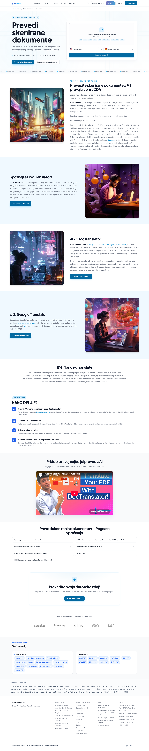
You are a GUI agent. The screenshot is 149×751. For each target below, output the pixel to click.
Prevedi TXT (19, 670)
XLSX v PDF (104, 662)
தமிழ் (54, 692)
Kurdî (52, 689)
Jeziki (47, 3)
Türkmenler (73, 692)
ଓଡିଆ (93, 689)
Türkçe (88, 692)
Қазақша (40, 689)
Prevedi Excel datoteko (43, 662)
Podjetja (72, 3)
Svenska (48, 692)
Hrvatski (126, 686)
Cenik (56, 3)
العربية (19, 686)
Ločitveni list (80, 716)
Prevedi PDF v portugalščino (128, 714)
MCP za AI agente (103, 725)
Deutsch (67, 686)
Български (37, 686)
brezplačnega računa (43, 412)
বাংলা (43, 686)
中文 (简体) (116, 692)
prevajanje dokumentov (27, 323)
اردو (101, 692)
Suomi (98, 686)
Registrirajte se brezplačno (46, 62)
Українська (95, 692)
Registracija (131, 3)
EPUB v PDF (115, 662)
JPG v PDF (82, 662)
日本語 (25, 689)
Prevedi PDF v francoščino (127, 708)
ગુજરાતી (111, 686)
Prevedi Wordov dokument (35, 658)
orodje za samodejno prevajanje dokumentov (107, 244)
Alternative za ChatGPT (62, 705)
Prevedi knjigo (32, 666)
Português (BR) (112, 689)
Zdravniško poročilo (82, 708)
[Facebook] (131, 746)
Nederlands (81, 689)
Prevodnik (36, 3)
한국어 (47, 689)
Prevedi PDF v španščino (126, 705)
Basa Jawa (32, 689)
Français (104, 686)
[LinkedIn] (127, 746)
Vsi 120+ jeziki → (124, 725)
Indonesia (13, 689)
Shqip (36, 692)
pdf (25, 326)
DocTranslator (18, 702)
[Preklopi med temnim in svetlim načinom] (88, 3)
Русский (12, 692)
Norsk (88, 689)
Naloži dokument (73, 598)
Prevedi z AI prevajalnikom (106, 718)
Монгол (58, 689)
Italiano (19, 689)
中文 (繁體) (124, 692)
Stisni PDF (82, 658)
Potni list (78, 722)
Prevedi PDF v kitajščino (126, 716)
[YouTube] (135, 746)
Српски (42, 692)
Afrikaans (13, 686)
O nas (14, 706)
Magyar (133, 686)
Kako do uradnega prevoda (106, 710)
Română (132, 689)
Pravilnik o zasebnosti (33, 706)
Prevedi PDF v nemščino (126, 711)
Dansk (62, 686)
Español (82, 686)
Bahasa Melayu (71, 689)
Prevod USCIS (80, 705)
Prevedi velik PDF (52, 658)
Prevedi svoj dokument (24, 62)
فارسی (93, 686)
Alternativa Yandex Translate (64, 716)
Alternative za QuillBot (62, 728)
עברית (117, 686)
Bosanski (49, 686)
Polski (104, 689)
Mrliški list (79, 719)
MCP (111, 3)
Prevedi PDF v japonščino (127, 719)
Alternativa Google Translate (63, 708)
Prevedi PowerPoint (61, 662)
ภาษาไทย (66, 692)
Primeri (63, 3)
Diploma (78, 725)
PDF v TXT (126, 658)
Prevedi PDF (19, 658)
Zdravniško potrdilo (82, 733)
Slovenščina (29, 692)
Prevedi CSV (59, 666)
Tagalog (81, 692)
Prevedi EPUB (20, 666)
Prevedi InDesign (45, 666)
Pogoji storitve (21, 706)
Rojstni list (79, 711)
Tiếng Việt (108, 692)
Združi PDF (92, 658)
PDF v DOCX (115, 658)
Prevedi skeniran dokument (24, 662)
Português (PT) (123, 689)
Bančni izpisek (80, 728)
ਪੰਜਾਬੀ (98, 689)
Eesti (87, 686)
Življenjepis (79, 731)
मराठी (63, 689)
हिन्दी (121, 686)
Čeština (55, 686)
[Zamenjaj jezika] (101, 49)
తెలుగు (59, 692)
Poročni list (79, 714)
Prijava (120, 3)
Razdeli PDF (104, 658)
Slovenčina (20, 692)
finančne (112, 140)
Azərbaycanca (27, 686)
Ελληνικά (75, 686)
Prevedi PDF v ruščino (126, 722)
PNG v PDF (92, 662)
